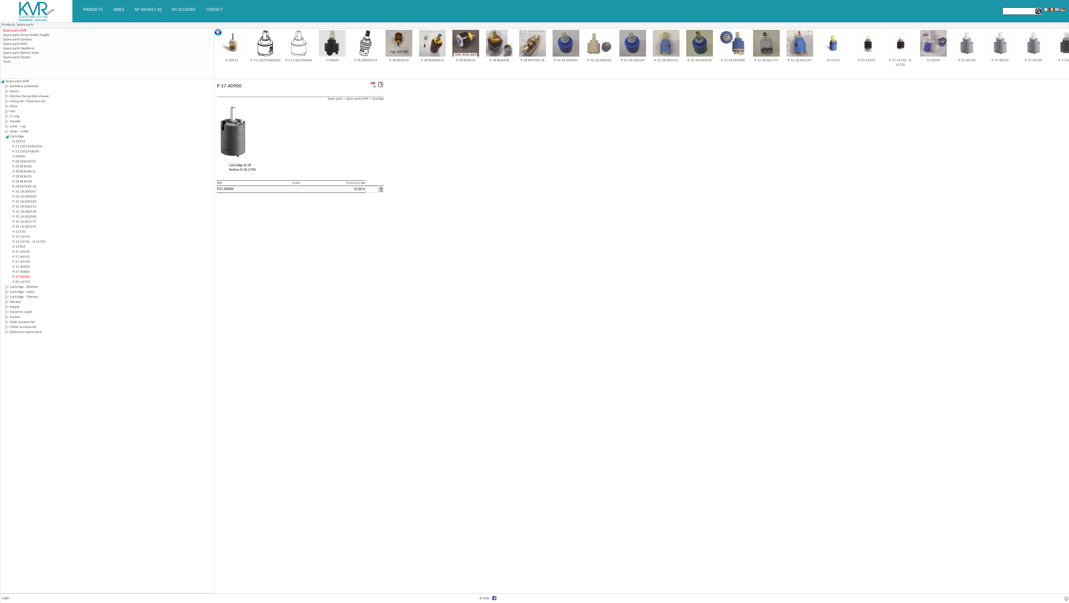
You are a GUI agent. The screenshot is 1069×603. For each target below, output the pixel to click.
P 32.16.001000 (733, 60)
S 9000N (332, 60)
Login (6, 598)
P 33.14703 (866, 60)
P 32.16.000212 (666, 60)
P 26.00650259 (365, 60)
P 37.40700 (1033, 60)
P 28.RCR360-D (432, 60)
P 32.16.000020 (599, 60)
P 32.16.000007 (566, 60)
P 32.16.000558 (700, 60)
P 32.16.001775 (766, 60)
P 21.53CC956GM (299, 60)
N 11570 (833, 60)
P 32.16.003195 (800, 60)
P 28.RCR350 (399, 60)
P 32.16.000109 (633, 60)
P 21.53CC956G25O (265, 60)
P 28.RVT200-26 (533, 60)
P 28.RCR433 (465, 60)
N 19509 (933, 60)
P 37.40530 (966, 60)
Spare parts (25, 24)
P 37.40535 (1000, 60)
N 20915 (231, 60)
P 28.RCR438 (499, 60)
